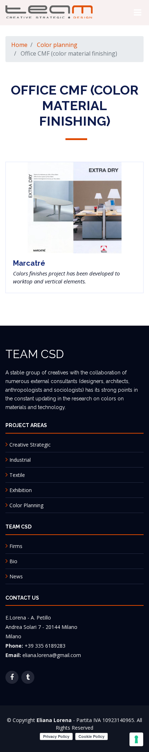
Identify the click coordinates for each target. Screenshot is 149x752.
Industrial (20, 459)
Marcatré (29, 263)
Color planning (57, 45)
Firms (15, 546)
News (16, 576)
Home (19, 45)
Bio (13, 561)
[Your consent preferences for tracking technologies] (136, 739)
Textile (17, 474)
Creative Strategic (30, 444)
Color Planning (26, 505)
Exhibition (20, 490)
